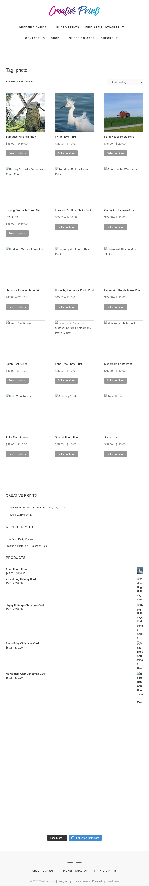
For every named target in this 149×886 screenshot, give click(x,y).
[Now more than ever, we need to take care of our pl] (40, 732)
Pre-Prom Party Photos (20, 539)
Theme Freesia (81, 881)
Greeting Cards (33, 27)
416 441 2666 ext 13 (21, 514)
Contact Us (35, 38)
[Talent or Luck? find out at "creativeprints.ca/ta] (109, 812)
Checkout (109, 38)
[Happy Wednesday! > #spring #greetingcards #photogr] (109, 772)
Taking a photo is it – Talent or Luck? (27, 545)
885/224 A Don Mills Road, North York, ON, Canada (38, 507)
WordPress (113, 881)
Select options (17, 153)
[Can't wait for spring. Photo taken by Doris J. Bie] (109, 732)
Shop (55, 38)
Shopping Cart (82, 38)
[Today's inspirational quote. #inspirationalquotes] (40, 812)
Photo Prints (67, 27)
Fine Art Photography (104, 27)
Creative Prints (47, 881)
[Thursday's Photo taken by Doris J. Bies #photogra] (40, 772)
